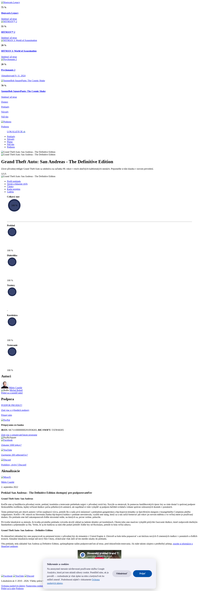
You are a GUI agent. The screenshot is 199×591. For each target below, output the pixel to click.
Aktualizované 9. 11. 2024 (13, 75)
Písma (10, 142)
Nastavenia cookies (35, 586)
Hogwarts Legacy (10, 13)
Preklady (11, 136)
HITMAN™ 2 (8, 32)
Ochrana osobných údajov (13, 586)
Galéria (10, 192)
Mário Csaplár (15, 387)
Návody (10, 139)
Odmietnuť (121, 573)
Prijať (142, 573)
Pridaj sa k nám (8, 588)
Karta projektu (13, 189)
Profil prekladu (14, 181)
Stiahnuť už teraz (9, 19)
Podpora (11, 147)
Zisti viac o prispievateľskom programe (19, 435)
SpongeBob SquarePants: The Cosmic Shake (23, 91)
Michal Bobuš (16, 390)
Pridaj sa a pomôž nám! (12, 393)
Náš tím (10, 144)
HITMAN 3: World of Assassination (19, 51)
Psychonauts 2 (8, 70)
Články (10, 186)
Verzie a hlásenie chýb (17, 184)
